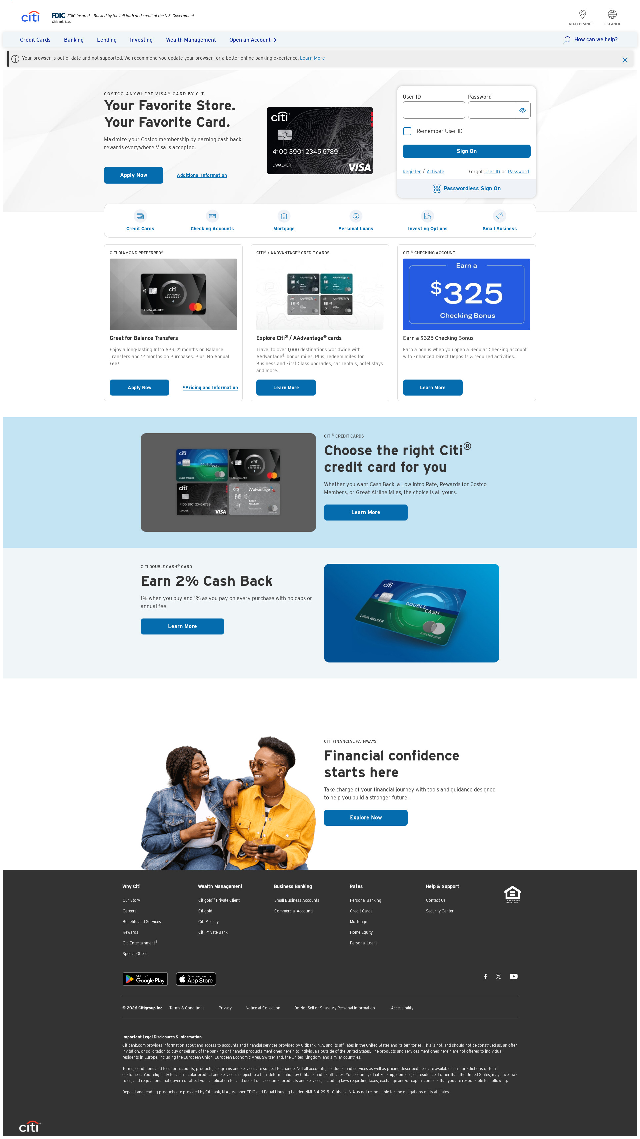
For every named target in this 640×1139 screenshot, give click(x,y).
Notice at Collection (263, 1007)
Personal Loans (364, 942)
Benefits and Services (142, 921)
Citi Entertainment (140, 942)
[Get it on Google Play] (145, 979)
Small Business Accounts (296, 900)
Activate (435, 171)
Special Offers (135, 953)
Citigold (205, 910)
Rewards (130, 932)
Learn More (312, 58)
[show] (523, 110)
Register (412, 171)
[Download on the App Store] (196, 979)
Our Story (131, 900)
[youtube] (514, 976)
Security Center (440, 910)
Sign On (467, 151)
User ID (492, 171)
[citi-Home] (30, 17)
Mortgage (358, 921)
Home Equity (361, 932)
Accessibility (402, 1007)
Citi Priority (208, 921)
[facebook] (485, 976)
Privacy (225, 1007)
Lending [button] (107, 40)
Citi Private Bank (213, 932)
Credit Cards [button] (35, 40)
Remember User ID (440, 131)
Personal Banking (365, 900)
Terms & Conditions (187, 1007)
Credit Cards (361, 910)
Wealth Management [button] (191, 40)
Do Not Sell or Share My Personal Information (334, 1007)
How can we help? (596, 39)
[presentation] (116, 21)
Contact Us (436, 900)
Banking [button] (74, 40)
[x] (498, 976)
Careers (130, 910)
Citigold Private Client (219, 900)
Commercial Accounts (294, 910)
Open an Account (250, 40)
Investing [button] (141, 40)
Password (518, 171)
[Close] (625, 59)
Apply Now (141, 177)
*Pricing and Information (210, 387)
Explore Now (379, 817)
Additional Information (204, 175)
